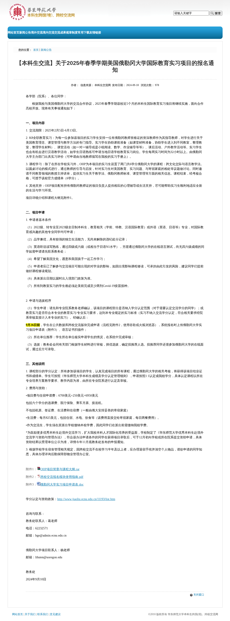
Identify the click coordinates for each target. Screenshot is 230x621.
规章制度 (72, 32)
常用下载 (83, 32)
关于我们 (30, 614)
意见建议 (55, 614)
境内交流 (48, 32)
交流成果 (60, 32)
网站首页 (13, 32)
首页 (36, 49)
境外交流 (37, 32)
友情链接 (95, 32)
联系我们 (42, 614)
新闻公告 (25, 32)
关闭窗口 (198, 594)
